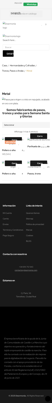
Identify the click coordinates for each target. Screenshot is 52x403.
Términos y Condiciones (13, 230)
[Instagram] (14, 198)
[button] (30, 4)
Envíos (5, 224)
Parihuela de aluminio (38, 146)
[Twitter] (9, 198)
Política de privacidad (35, 224)
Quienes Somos (33, 213)
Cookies (29, 235)
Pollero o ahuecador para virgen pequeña (12, 150)
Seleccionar (9, 125)
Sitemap (29, 218)
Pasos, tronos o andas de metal (35, 174)
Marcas (29, 230)
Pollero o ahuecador (12, 173)
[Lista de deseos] (41, 24)
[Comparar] (19, 151)
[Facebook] (4, 198)
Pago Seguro (8, 235)
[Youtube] (20, 198)
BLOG (28, 241)
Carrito (6, 218)
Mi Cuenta (7, 213)
